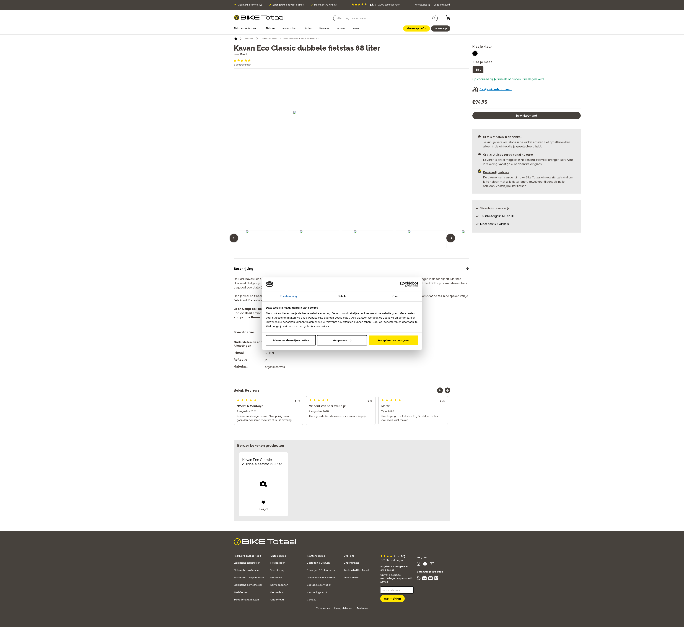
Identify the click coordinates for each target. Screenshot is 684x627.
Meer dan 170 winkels (325, 5)
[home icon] (235, 38)
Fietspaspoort (277, 562)
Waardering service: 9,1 (250, 5)
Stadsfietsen (241, 592)
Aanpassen (340, 340)
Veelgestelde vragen (319, 585)
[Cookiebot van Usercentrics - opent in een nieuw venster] (402, 284)
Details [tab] (342, 295)
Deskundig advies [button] (496, 172)
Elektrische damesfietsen (248, 585)
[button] (433, 18)
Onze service (278, 556)
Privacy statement (343, 608)
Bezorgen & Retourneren (321, 570)
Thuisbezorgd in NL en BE (497, 216)
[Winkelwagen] (448, 17)
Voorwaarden (323, 608)
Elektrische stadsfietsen (247, 562)
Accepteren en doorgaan (393, 340)
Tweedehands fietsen (246, 599)
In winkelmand (526, 115)
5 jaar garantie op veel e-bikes (288, 5)
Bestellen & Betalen (318, 562)
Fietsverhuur (277, 592)
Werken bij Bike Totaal (356, 570)
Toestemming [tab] (288, 295)
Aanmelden (392, 598)
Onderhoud (277, 599)
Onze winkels (351, 562)
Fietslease (276, 577)
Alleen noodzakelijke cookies (291, 340)
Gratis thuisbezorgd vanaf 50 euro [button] (508, 154)
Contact (311, 599)
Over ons (349, 556)
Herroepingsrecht (317, 592)
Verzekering (277, 570)
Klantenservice (316, 556)
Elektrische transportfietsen (249, 577)
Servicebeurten (279, 585)
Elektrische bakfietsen (246, 570)
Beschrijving (243, 268)
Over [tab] (395, 295)
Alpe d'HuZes (351, 577)
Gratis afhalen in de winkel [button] (502, 137)
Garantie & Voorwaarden (321, 577)
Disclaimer (362, 608)
